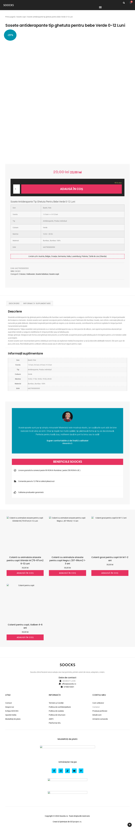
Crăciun (22, 274)
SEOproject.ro (75, 822)
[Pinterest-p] (81, 770)
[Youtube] (74, 770)
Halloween (30, 274)
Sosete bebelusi (42, 274)
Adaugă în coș (71, 189)
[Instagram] (60, 770)
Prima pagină (10, 17)
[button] (124, 3)
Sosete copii (21, 17)
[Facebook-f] (54, 770)
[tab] (14, 303)
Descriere (14, 303)
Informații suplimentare (37, 303)
